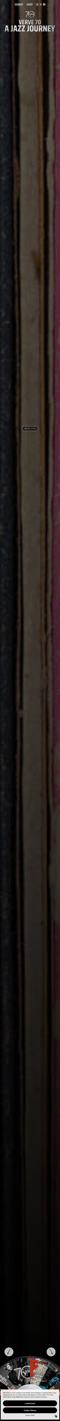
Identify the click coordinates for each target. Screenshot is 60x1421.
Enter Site (30, 428)
